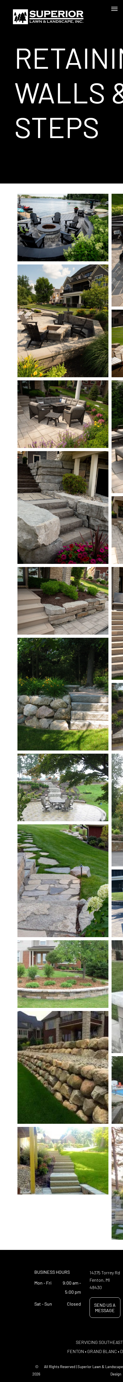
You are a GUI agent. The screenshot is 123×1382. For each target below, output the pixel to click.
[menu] (114, 8)
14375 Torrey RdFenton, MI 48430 (105, 1280)
